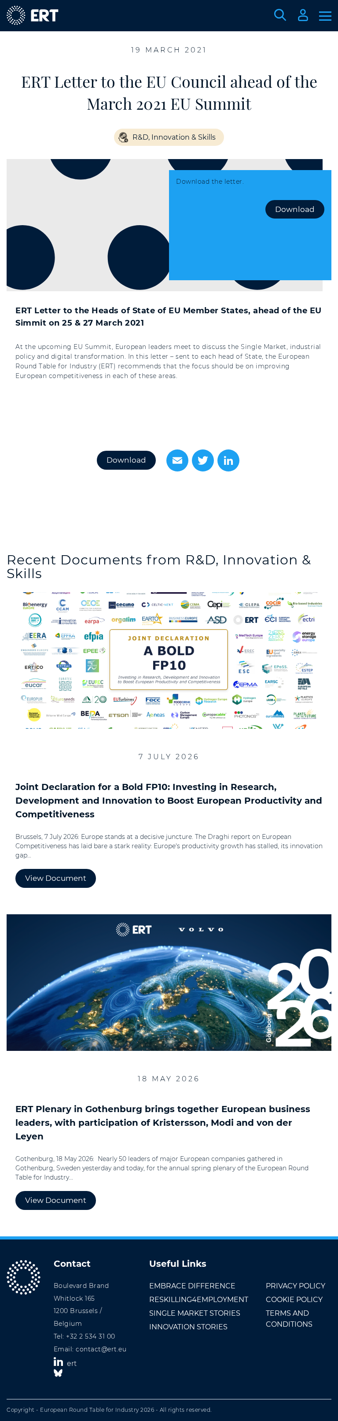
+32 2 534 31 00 (90, 1336)
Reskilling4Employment (198, 1299)
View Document (55, 878)
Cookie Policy (294, 1299)
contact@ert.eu (101, 1349)
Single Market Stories (194, 1313)
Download (295, 209)
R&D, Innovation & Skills (174, 137)
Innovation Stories (188, 1327)
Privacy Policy (295, 1286)
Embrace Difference (192, 1286)
